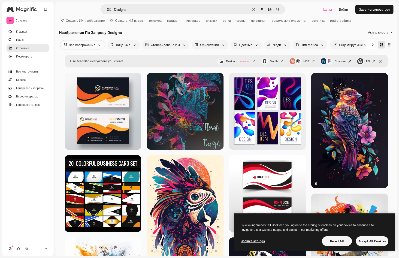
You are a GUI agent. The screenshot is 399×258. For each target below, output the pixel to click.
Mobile (274, 61)
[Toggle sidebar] (45, 9)
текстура (155, 20)
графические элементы (288, 20)
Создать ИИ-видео (129, 20)
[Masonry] (381, 45)
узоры (240, 20)
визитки (211, 20)
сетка (227, 20)
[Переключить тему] (26, 248)
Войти (343, 9)
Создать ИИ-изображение (85, 20)
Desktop (237, 61)
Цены (327, 9)
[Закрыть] (380, 61)
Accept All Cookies (372, 241)
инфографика (340, 20)
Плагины (340, 61)
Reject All (337, 241)
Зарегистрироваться (374, 9)
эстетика (318, 20)
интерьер (193, 20)
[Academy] (18, 248)
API (368, 61)
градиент (174, 20)
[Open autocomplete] (107, 9)
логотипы (258, 20)
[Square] (389, 45)
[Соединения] (10, 248)
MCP (306, 61)
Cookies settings (253, 241)
